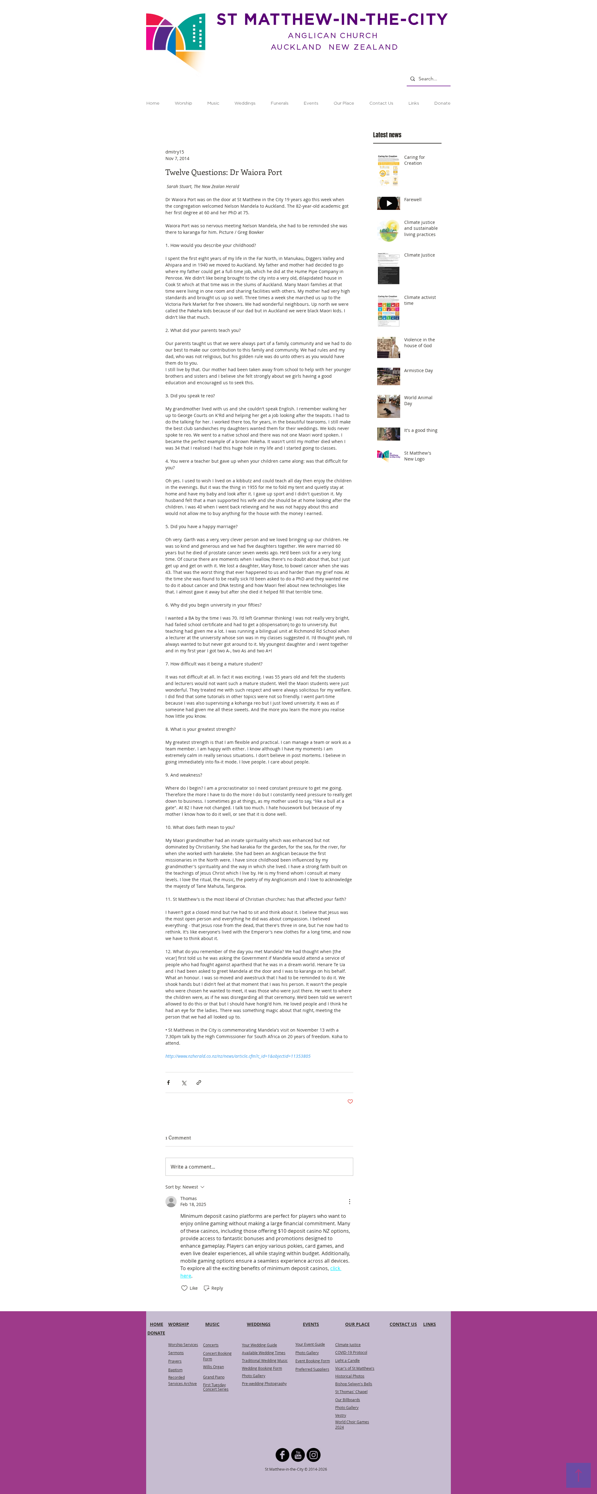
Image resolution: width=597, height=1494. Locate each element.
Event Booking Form (312, 1360)
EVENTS (311, 1324)
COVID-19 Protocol (351, 1352)
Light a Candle (347, 1360)
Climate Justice (348, 1344)
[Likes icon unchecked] (184, 1288)
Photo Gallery (307, 1352)
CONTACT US (403, 1324)
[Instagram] (314, 1455)
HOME (156, 1324)
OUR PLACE (357, 1324)
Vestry (340, 1415)
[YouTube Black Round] (298, 1455)
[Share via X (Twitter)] (184, 1082)
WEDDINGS (259, 1324)
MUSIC (212, 1324)
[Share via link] (199, 1082)
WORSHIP (178, 1324)
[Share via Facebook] (168, 1082)
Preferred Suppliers (312, 1369)
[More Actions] (349, 1201)
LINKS (429, 1324)
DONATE (156, 1333)
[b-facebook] (282, 1455)
